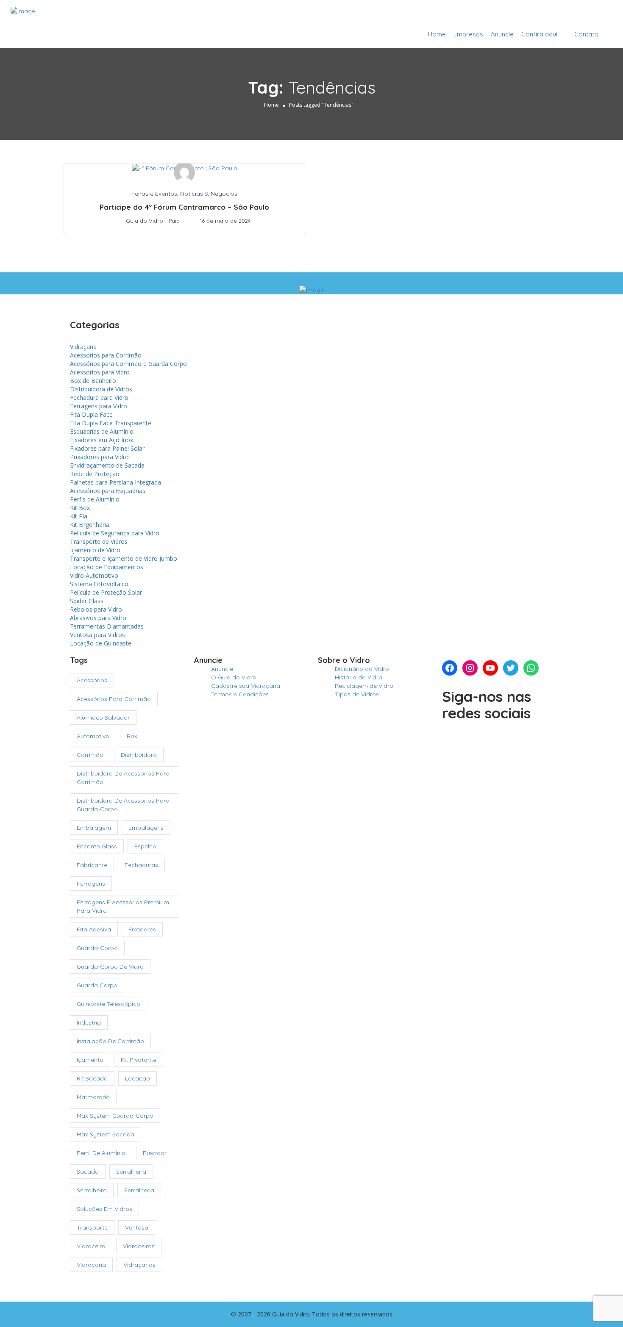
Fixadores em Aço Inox (101, 440)
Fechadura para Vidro (99, 397)
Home (437, 34)
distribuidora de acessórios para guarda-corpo (123, 805)
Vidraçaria (83, 347)
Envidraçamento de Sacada (107, 465)
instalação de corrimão (110, 1041)
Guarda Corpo (97, 985)
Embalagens (146, 827)
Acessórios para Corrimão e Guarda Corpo (128, 364)
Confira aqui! (540, 34)
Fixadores (142, 929)
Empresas (468, 34)
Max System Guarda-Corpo (115, 1115)
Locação (137, 1078)
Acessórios (92, 680)
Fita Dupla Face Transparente (110, 423)
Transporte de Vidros (99, 541)
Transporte (92, 1227)
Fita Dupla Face (91, 414)
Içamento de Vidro (95, 550)
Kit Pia (78, 516)
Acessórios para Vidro (100, 372)
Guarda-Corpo (97, 948)
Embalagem (94, 827)
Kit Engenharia (89, 525)
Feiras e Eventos (154, 193)
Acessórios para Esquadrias (107, 491)
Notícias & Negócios (208, 193)
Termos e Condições (240, 694)
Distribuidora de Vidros (101, 389)
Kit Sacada (92, 1078)
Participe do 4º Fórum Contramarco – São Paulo (184, 206)
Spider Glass (86, 601)
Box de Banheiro (93, 381)
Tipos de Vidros (357, 694)
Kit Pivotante (138, 1060)
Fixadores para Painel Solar (107, 448)
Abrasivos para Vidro (98, 618)
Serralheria (139, 1190)
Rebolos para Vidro (96, 609)
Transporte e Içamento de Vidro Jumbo (123, 558)
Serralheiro (92, 1190)
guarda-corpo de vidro (110, 966)
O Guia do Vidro (233, 677)
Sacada (88, 1171)
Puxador (155, 1153)
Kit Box (80, 508)
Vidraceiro (91, 1246)
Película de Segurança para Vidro (114, 533)
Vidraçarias (139, 1265)
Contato (586, 34)
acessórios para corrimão (114, 699)
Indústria (89, 1022)
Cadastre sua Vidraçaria (567, 14)
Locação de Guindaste (100, 643)
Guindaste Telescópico (108, 1004)
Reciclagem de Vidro (364, 686)
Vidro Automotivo (94, 575)
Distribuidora (139, 755)
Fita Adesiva (94, 929)
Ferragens (91, 883)
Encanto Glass (97, 846)
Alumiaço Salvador (103, 717)
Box (132, 736)
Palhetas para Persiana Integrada (115, 482)
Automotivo (93, 736)
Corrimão (90, 755)
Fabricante (92, 865)
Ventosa (136, 1227)
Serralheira (131, 1171)
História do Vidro (358, 677)
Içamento (90, 1060)
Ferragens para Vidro (98, 406)
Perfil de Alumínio (101, 1153)
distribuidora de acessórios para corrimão (123, 778)
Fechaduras (141, 865)
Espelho (145, 846)
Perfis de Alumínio (95, 499)
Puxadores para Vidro (99, 457)
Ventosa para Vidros (97, 635)
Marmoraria (93, 1097)
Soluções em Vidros (104, 1209)
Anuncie (502, 34)
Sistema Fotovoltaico (99, 584)
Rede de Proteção (95, 474)
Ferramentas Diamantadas (107, 626)
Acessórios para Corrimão (106, 355)
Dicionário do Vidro (362, 669)
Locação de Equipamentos (106, 567)
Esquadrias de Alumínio (102, 431)
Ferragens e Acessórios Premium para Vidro (123, 906)
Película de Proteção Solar (106, 592)
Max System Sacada (105, 1134)
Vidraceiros (139, 1246)
